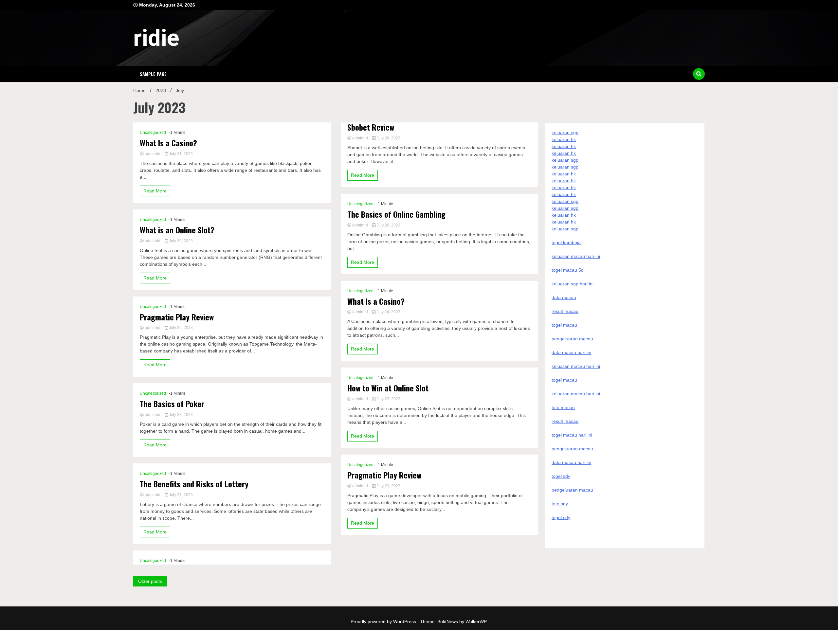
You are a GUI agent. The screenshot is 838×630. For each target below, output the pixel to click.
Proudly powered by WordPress (384, 621)
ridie (156, 38)
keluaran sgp (565, 132)
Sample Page (153, 73)
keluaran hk (564, 139)
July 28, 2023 (180, 414)
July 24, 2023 (387, 312)
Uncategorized (153, 132)
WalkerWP (475, 621)
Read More (155, 190)
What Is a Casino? (168, 143)
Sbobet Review (370, 127)
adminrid (152, 154)
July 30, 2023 (180, 241)
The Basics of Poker (172, 403)
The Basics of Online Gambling (396, 214)
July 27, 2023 (180, 495)
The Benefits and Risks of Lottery (194, 484)
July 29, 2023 (180, 327)
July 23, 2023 (387, 399)
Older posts (150, 581)
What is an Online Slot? (177, 230)
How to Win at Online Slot (387, 388)
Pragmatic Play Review (177, 317)
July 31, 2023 (180, 154)
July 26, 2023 (387, 138)
